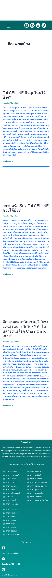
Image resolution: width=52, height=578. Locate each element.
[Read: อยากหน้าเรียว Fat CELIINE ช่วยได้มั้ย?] (26, 185)
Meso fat (6, 103)
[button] (8, 25)
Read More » (8, 161)
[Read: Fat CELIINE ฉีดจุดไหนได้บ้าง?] (26, 72)
